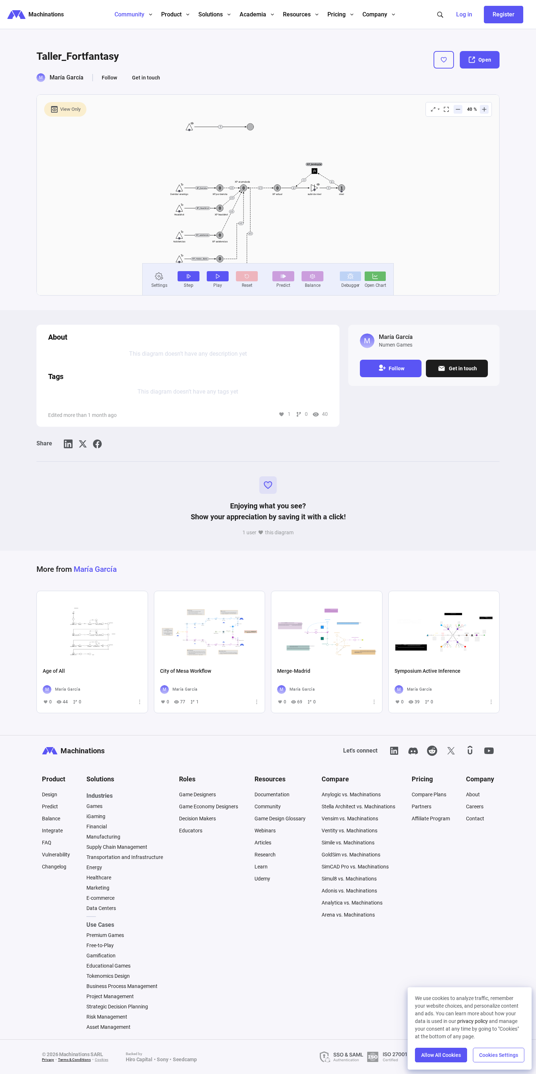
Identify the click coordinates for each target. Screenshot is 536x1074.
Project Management (110, 996)
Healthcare (98, 877)
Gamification (101, 955)
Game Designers (197, 794)
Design (49, 794)
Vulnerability (56, 855)
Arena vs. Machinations (348, 915)
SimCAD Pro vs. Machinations (355, 867)
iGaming (95, 816)
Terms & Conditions (74, 1060)
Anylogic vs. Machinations (351, 794)
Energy (94, 867)
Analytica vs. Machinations (352, 903)
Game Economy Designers (208, 806)
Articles (263, 842)
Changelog (54, 867)
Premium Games (105, 935)
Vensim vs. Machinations (350, 818)
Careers (474, 806)
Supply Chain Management (116, 847)
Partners (421, 806)
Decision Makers (197, 818)
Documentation (272, 794)
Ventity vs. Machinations (349, 830)
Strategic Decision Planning (117, 1006)
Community (268, 806)
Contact (475, 818)
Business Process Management (122, 986)
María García (66, 77)
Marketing (97, 888)
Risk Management (106, 1017)
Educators (190, 830)
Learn (261, 867)
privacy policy (472, 1021)
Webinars (265, 830)
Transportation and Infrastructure (124, 857)
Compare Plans (429, 794)
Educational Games (108, 966)
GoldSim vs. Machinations (351, 855)
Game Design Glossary (280, 818)
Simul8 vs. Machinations (349, 879)
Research (265, 855)
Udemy (262, 879)
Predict (50, 806)
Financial (96, 826)
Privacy (48, 1060)
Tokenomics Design (108, 976)
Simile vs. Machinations (348, 842)
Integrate (52, 830)
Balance (51, 818)
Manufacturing (103, 837)
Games (94, 806)
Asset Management (108, 1027)
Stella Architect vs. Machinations (358, 806)
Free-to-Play (100, 945)
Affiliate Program (431, 818)
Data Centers (101, 908)
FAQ (46, 842)
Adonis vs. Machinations (349, 891)
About (473, 794)
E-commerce (100, 898)
